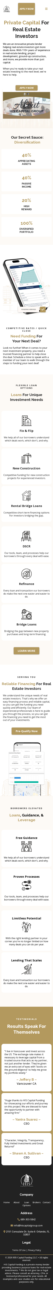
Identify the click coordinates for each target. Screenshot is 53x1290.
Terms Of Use (19, 1250)
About (17, 1202)
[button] (46, 9)
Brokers (37, 1202)
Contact (46, 1202)
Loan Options (27, 1204)
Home (6, 1202)
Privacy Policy (34, 1250)
